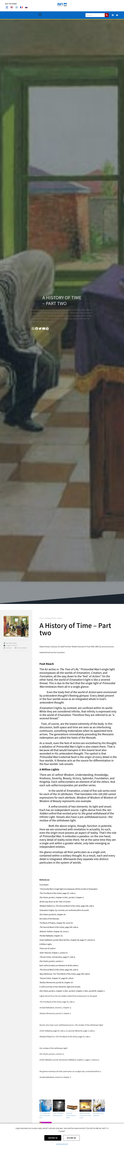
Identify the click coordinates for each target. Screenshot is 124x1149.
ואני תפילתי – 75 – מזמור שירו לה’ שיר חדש (44, 1115)
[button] (40, 15)
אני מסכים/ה (53, 1138)
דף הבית (41, 618)
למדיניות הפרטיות (62, 1144)
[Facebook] (113, 15)
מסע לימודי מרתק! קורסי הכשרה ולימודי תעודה (85, 1115)
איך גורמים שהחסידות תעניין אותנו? (71, 1115)
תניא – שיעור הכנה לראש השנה (98, 1114)
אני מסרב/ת (71, 1138)
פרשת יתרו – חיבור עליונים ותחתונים (58, 1114)
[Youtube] (117, 15)
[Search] (107, 15)
